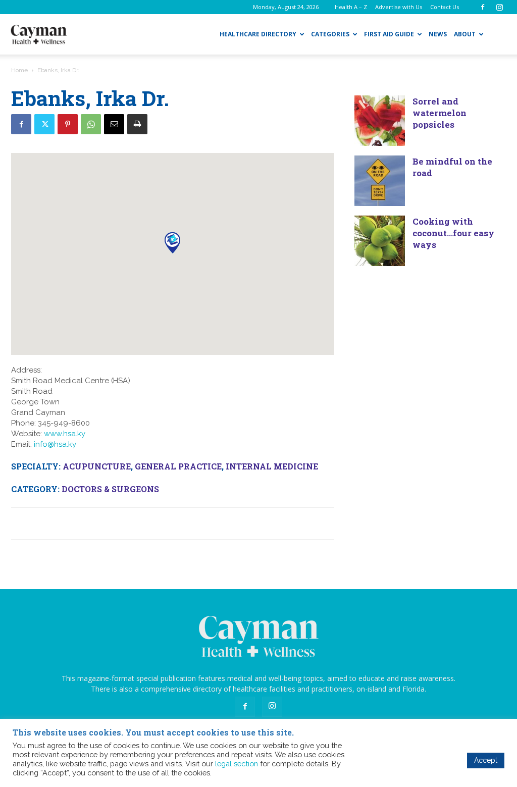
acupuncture (97, 466)
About (465, 34)
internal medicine (272, 466)
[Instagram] (499, 7)
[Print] (137, 124)
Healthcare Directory (258, 34)
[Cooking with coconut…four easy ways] (379, 241)
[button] (172, 242)
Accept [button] (485, 760)
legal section (236, 763)
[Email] (114, 124)
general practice (178, 466)
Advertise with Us (398, 7)
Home (19, 70)
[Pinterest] (68, 124)
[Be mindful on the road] (379, 180)
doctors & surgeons (110, 489)
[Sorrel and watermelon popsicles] (379, 120)
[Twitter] (44, 124)
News (438, 34)
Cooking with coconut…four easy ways (453, 233)
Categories (330, 34)
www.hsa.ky (64, 433)
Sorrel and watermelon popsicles (439, 112)
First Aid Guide (389, 34)
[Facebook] (482, 7)
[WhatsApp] (91, 124)
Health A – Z (351, 7)
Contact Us (444, 7)
